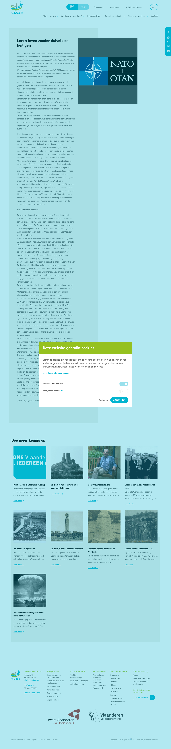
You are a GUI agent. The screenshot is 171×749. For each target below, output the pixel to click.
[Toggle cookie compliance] (123, 391)
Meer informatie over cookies (56, 373)
